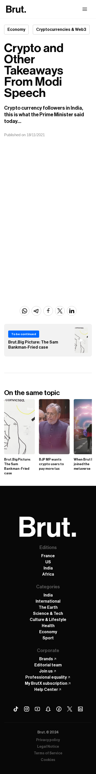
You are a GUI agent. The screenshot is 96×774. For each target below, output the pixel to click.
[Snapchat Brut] (48, 709)
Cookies (48, 760)
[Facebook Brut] (59, 709)
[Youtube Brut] (37, 709)
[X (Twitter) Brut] (70, 709)
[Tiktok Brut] (16, 709)
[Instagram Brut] (27, 709)
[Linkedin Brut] (80, 709)
